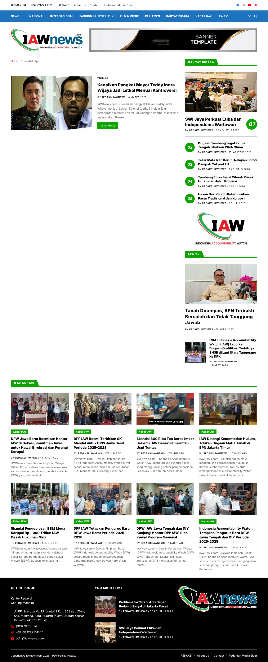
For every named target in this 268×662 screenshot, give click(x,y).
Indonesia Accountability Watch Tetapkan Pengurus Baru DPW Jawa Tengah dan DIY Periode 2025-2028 (226, 534)
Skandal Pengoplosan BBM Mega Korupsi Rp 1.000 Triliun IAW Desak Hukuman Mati (38, 532)
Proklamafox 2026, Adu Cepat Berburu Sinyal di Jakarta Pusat (143, 604)
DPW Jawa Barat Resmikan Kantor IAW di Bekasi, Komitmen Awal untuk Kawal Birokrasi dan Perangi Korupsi (39, 445)
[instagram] (255, 5)
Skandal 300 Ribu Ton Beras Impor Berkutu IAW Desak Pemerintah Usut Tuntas (165, 443)
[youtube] (249, 5)
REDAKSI (64, 5)
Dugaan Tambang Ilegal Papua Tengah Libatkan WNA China (222, 145)
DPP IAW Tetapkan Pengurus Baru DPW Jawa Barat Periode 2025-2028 (102, 532)
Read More (107, 125)
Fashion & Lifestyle (95, 16)
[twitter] (243, 5)
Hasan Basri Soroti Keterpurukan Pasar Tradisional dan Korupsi (223, 196)
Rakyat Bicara (177, 16)
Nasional (36, 16)
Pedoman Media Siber (119, 5)
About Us (80, 5)
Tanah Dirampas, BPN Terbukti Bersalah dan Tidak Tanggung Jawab (219, 316)
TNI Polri (102, 78)
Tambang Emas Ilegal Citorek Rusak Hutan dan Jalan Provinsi (226, 179)
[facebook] (238, 5)
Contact (94, 5)
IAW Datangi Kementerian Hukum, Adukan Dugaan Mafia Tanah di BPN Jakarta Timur (227, 443)
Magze (71, 655)
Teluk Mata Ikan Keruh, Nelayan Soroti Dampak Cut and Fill (227, 162)
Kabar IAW (203, 16)
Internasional (61, 16)
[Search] (255, 16)
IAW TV (223, 16)
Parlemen (152, 16)
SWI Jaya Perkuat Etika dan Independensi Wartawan (213, 122)
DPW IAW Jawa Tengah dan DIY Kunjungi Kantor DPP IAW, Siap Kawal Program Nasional (163, 532)
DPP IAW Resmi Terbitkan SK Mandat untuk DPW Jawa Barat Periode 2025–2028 (99, 443)
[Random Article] (249, 16)
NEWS (15, 16)
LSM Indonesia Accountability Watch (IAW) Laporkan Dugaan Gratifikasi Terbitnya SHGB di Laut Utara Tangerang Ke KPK (232, 348)
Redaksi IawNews (113, 97)
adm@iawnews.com (30, 638)
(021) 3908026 (26, 626)
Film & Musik (129, 16)
